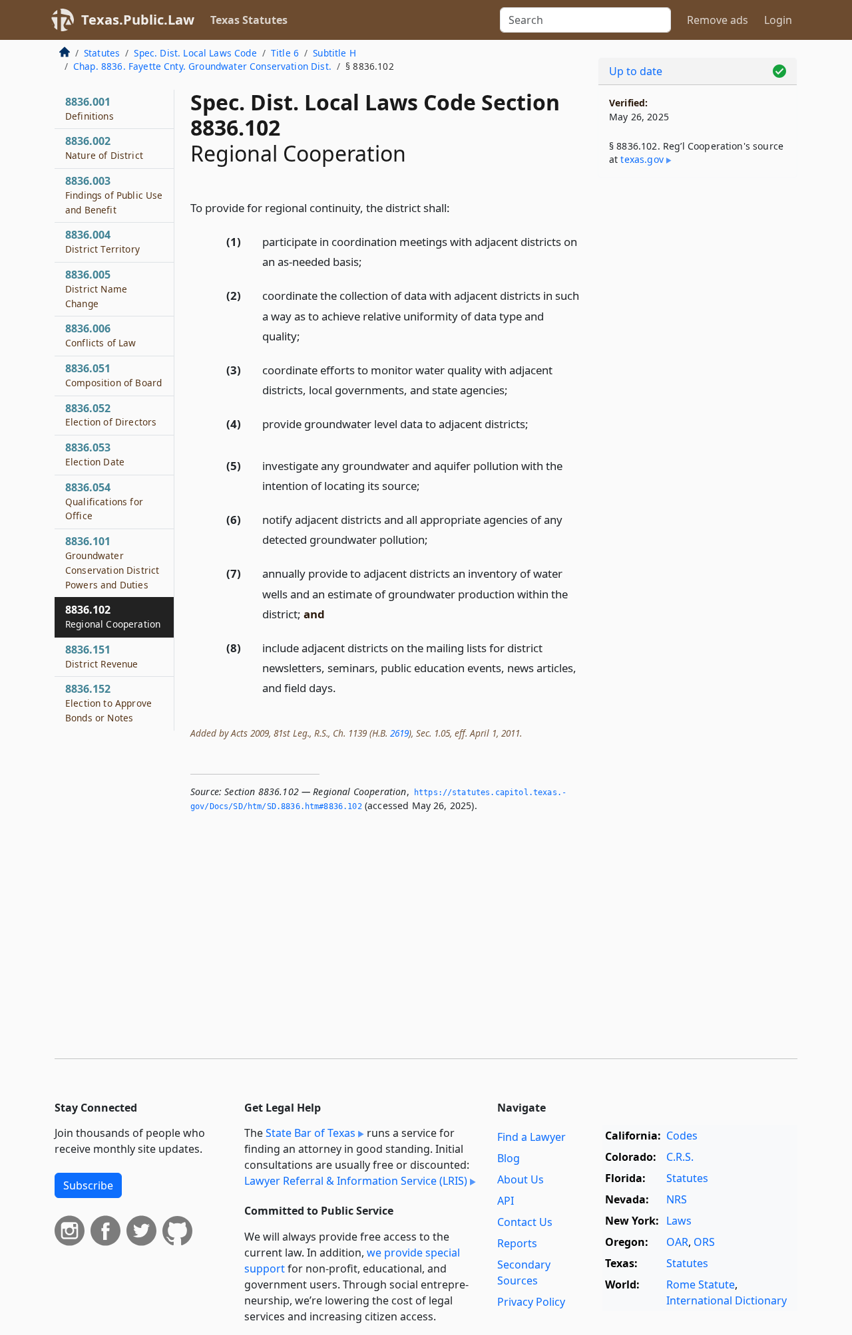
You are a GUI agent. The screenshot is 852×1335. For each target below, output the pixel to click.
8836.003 (114, 195)
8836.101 (112, 562)
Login (778, 20)
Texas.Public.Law (137, 20)
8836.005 (96, 288)
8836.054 (104, 501)
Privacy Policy (531, 1301)
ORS (704, 1242)
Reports (517, 1243)
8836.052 (110, 415)
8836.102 (112, 616)
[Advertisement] (697, 396)
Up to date (635, 71)
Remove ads (717, 20)
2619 (399, 733)
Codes (682, 1135)
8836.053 (94, 454)
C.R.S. (680, 1157)
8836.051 (113, 375)
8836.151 (101, 656)
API (505, 1200)
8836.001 (89, 108)
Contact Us (524, 1222)
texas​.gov (641, 159)
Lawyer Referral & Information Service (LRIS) (355, 1180)
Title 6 (285, 53)
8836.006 (100, 335)
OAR (677, 1242)
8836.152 (108, 702)
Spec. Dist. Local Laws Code (195, 53)
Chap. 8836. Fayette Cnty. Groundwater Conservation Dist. (202, 66)
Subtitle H (334, 53)
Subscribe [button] (88, 1185)
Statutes (102, 53)
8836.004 (102, 241)
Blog (508, 1158)
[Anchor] (457, 207)
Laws (679, 1220)
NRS (676, 1199)
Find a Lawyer (531, 1137)
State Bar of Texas (310, 1133)
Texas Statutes (249, 20)
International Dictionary (726, 1300)
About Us (520, 1179)
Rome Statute (700, 1284)
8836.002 (104, 148)
